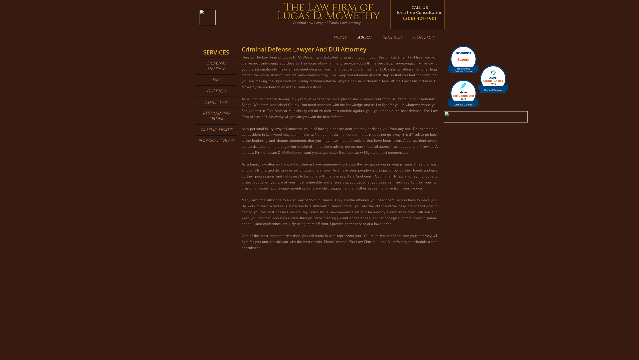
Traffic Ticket (216, 130)
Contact (423, 37)
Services (392, 37)
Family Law (216, 102)
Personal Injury (216, 141)
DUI (216, 80)
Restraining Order (216, 116)
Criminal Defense (216, 66)
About (364, 37)
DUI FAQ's (216, 91)
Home (340, 37)
